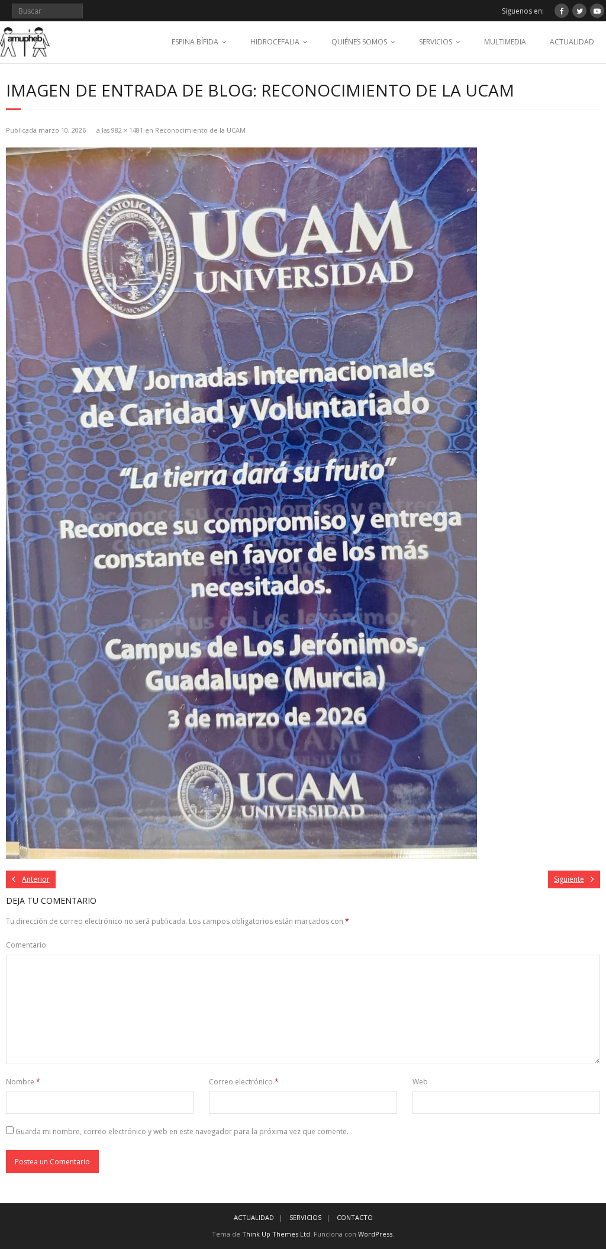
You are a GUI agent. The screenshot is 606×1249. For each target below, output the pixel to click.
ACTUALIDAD (572, 42)
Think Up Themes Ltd (276, 1233)
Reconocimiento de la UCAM (200, 130)
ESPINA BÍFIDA (195, 42)
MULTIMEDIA (505, 42)
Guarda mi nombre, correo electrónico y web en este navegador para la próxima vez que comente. (182, 1131)
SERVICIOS (435, 42)
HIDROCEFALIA (274, 42)
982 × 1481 (127, 130)
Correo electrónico (244, 1082)
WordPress (375, 1233)
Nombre (23, 1082)
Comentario (26, 945)
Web (420, 1082)
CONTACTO (355, 1217)
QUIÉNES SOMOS (359, 42)
